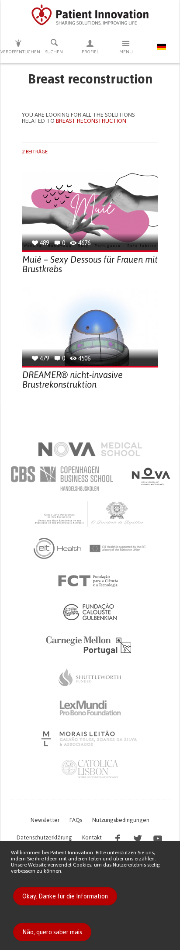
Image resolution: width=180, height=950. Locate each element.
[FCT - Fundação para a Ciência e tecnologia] (90, 581)
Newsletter (45, 820)
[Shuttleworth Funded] (90, 677)
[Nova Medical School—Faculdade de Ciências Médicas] (90, 449)
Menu (126, 51)
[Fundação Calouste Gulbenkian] (90, 612)
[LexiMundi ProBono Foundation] (90, 708)
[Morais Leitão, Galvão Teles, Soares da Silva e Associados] (90, 738)
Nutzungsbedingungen (120, 820)
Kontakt (92, 837)
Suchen (54, 51)
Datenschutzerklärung (44, 837)
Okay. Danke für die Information (65, 896)
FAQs (75, 820)
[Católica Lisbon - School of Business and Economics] (90, 769)
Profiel (90, 51)
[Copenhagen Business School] (61, 478)
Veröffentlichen (18, 51)
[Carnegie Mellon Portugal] (90, 644)
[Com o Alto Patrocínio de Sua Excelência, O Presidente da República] (90, 513)
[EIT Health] (90, 548)
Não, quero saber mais (52, 932)
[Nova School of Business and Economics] (150, 476)
